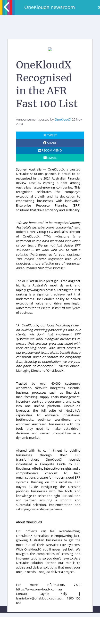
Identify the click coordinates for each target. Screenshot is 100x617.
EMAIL (52, 157)
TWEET (51, 135)
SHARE (51, 143)
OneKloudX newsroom (49, 7)
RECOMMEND (51, 150)
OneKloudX (63, 119)
